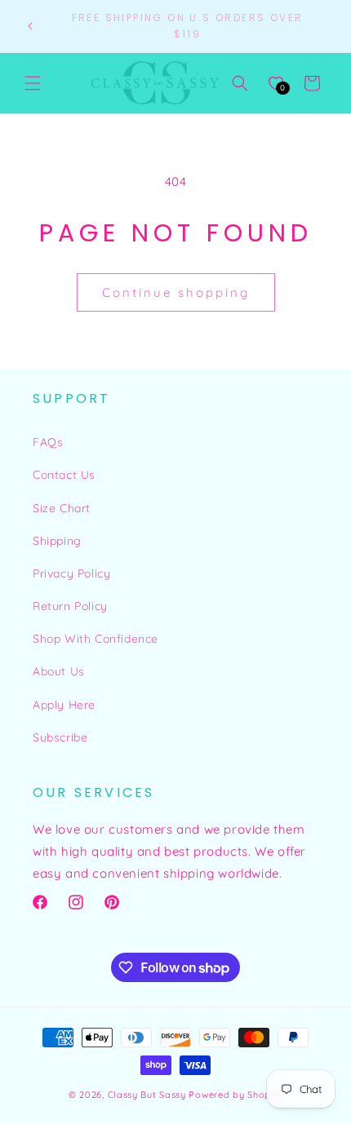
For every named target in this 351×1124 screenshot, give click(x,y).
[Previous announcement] (30, 26)
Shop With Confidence (95, 638)
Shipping (57, 540)
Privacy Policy (71, 573)
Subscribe (60, 737)
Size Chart (62, 508)
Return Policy (70, 606)
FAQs (48, 442)
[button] (33, 83)
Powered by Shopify (235, 1094)
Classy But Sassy (147, 1094)
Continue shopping (176, 292)
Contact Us (64, 474)
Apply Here (64, 704)
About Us (59, 671)
